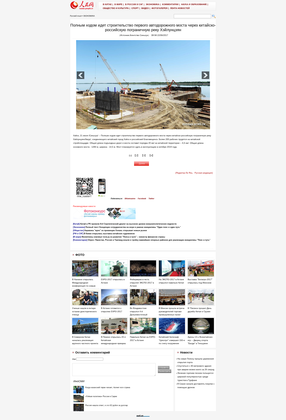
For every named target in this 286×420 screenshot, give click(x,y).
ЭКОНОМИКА (89, 16)
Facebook (142, 199)
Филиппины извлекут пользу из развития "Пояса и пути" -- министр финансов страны (123, 237)
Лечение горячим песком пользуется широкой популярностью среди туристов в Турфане (195, 376)
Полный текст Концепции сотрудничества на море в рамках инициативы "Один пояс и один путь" (133, 227)
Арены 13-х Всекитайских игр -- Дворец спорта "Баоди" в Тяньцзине (200, 340)
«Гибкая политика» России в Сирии (101, 396)
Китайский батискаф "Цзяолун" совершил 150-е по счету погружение (172, 340)
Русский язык (75, 16)
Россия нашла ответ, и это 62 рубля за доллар (106, 405)
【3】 (144, 155)
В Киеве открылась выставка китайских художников (109, 233)
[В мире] (77, 237)
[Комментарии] (80, 240)
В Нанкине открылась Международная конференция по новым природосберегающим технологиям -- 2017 (83, 285)
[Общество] (78, 230)
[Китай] (76, 224)
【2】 (136, 155)
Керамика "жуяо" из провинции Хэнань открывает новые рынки (115, 230)
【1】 (130, 156)
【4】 (151, 155)
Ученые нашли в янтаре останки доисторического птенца (84, 311)
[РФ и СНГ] (78, 233)
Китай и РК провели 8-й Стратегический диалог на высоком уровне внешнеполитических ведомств (128, 224)
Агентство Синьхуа (139, 35)
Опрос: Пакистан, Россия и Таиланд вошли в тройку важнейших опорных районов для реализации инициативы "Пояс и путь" (149, 240)
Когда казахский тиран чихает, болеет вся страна (107, 387)
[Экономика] (79, 227)
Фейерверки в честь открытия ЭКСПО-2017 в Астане (142, 282)
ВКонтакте (130, 199)
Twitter (151, 199)
